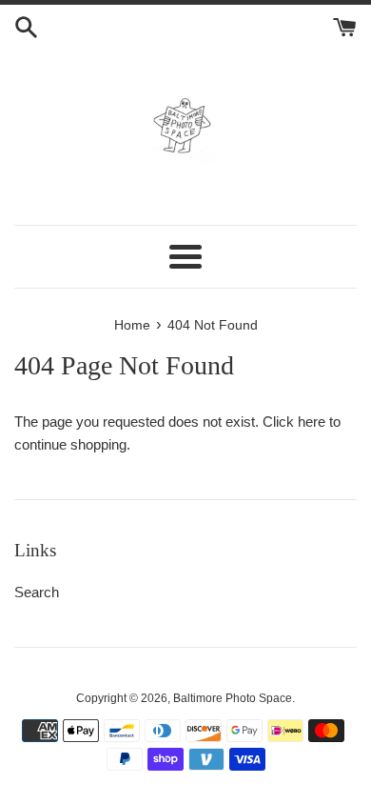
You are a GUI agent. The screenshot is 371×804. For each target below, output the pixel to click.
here (311, 421)
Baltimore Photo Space (232, 698)
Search (36, 592)
